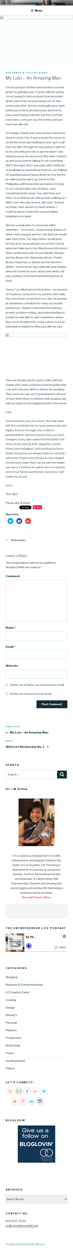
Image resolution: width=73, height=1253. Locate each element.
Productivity (13, 1037)
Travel (9, 1052)
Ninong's (11, 1014)
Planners (11, 1029)
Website (12, 665)
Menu (38, 10)
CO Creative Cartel (17, 991)
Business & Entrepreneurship (24, 984)
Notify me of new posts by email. (31, 694)
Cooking (11, 999)
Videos (10, 1067)
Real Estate (13, 1044)
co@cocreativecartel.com (22, 1224)
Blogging (12, 976)
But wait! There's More (36, 896)
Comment (13, 576)
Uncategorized (15, 1059)
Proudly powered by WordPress (25, 1243)
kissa (43, 72)
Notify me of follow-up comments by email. (37, 685)
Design (10, 1006)
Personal (18, 540)
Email (10, 647)
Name (11, 627)
